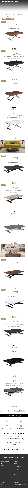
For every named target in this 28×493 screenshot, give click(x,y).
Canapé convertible (4, 486)
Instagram (11, 449)
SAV (1, 463)
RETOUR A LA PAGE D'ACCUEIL (8, 19)
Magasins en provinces (5, 467)
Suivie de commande (5, 461)
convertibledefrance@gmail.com (20, 484)
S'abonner (14, 444)
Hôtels (15, 461)
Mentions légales (17, 471)
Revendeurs (16, 460)
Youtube (19, 449)
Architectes (16, 463)
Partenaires (16, 473)
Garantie (2, 465)
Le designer (3, 482)
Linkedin (23, 449)
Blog (15, 481)
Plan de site (16, 475)
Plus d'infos (16, 469)
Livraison (2, 460)
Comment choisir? (4, 481)
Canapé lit (3, 484)
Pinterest (15, 449)
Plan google (16, 482)
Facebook (6, 449)
